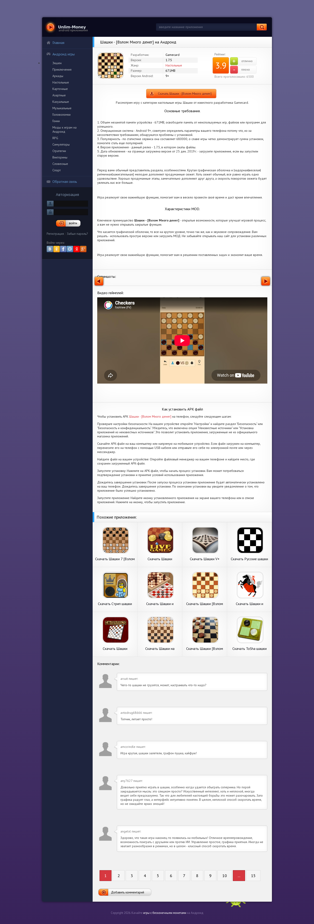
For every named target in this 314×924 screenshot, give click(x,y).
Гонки (56, 121)
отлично (242, 61)
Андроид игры (63, 54)
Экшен (57, 63)
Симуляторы (61, 144)
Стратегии (59, 151)
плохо (241, 70)
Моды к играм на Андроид (64, 129)
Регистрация (55, 234)
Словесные (60, 164)
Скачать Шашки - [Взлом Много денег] (184, 94)
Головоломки (61, 114)
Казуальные (60, 102)
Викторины (59, 157)
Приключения (61, 69)
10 (224, 875)
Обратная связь (64, 181)
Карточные (60, 89)
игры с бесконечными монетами (164, 913)
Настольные (60, 82)
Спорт (56, 170)
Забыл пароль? (77, 234)
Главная (58, 42)
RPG (55, 138)
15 (253, 875)
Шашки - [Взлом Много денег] (150, 416)
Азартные (59, 95)
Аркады (57, 76)
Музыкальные (61, 108)
